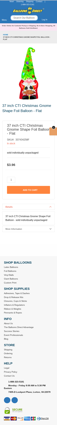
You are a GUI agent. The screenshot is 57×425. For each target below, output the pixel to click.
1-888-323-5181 (27, 4)
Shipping (29, 1)
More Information (13, 229)
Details (9, 207)
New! (12, 1)
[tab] (28, 207)
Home (5, 35)
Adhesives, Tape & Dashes (17, 293)
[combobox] (24, 18)
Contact (39, 1)
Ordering (20, 1)
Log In (44, 19)
